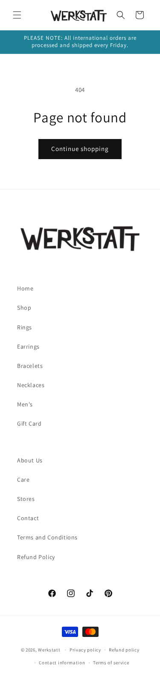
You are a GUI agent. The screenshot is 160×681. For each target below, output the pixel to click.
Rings (24, 327)
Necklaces (30, 385)
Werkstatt (49, 650)
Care (23, 479)
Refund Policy (36, 557)
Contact (28, 518)
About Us (30, 460)
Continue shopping (80, 149)
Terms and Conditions (47, 537)
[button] (17, 15)
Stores (26, 499)
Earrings (28, 346)
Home (25, 288)
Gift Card (29, 423)
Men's (25, 404)
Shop (24, 307)
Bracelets (30, 366)
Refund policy (124, 650)
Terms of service (111, 663)
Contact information (62, 663)
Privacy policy (85, 650)
